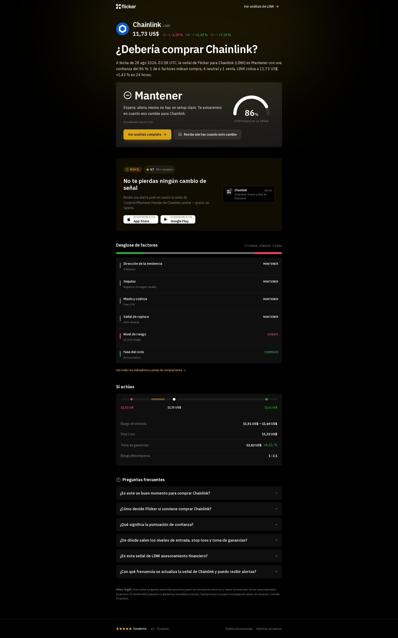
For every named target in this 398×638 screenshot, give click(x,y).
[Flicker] (126, 6)
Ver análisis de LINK (259, 6)
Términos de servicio (269, 628)
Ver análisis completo (144, 134)
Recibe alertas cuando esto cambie (210, 134)
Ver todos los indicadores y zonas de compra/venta (149, 370)
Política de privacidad (239, 628)
